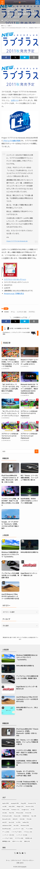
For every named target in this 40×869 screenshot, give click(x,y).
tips (11, 822)
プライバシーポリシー (28, 860)
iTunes (17, 816)
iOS (4, 813)
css (4, 806)
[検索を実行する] (36, 451)
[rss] (20, 853)
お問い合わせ (20, 863)
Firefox (5, 809)
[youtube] (17, 853)
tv (18, 822)
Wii (16, 825)
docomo (30, 806)
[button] (6, 57)
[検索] (25, 853)
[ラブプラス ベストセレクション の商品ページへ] (9, 276)
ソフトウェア (16, 832)
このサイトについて (16, 860)
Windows (25, 825)
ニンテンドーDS (21, 835)
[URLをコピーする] (34, 57)
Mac (33, 816)
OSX (22, 819)
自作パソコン (17, 841)
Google (25, 809)
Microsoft (6, 819)
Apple (5, 803)
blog (23, 803)
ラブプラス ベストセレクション (15, 279)
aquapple (15, 803)
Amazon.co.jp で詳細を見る (14, 293)
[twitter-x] (15, 853)
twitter (26, 822)
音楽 (27, 841)
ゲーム (13, 312)
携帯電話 (6, 841)
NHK (15, 819)
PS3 (29, 819)
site (4, 822)
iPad (11, 813)
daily (11, 806)
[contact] (22, 853)
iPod (28, 813)
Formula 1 (15, 809)
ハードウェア (7, 838)
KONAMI (6, 312)
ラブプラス (32, 312)
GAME (5, 20)
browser (32, 803)
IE (32, 809)
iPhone (19, 813)
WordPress (6, 829)
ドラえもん (28, 832)
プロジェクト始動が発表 (11, 140)
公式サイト (15, 100)
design (20, 806)
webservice (6, 825)
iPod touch (7, 816)
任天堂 (28, 838)
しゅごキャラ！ (18, 829)
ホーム (8, 860)
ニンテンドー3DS (21, 312)
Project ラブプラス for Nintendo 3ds (16, 241)
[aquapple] (20, 2)
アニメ (29, 829)
